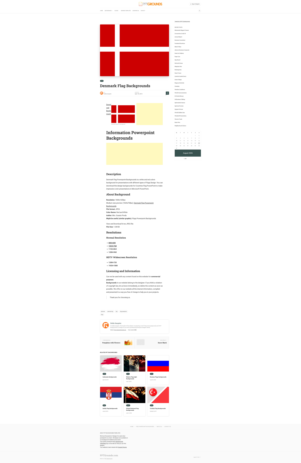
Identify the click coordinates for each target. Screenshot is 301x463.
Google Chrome (122, 447)
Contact (143, 10)
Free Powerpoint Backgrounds (145, 426)
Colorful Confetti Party (180, 76)
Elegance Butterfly (179, 83)
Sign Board (177, 60)
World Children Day (180, 112)
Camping (177, 86)
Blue (104, 405)
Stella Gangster (107, 93)
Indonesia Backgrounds (110, 377)
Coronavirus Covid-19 (180, 33)
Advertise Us (136, 10)
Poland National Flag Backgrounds (132, 409)
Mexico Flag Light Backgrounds (131, 377)
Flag (102, 80)
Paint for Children (179, 53)
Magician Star (178, 66)
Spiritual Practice (179, 106)
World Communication (181, 93)
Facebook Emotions (180, 43)
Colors (116, 10)
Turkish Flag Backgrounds (158, 408)
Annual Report (178, 37)
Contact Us (167, 426)
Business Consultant (180, 40)
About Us (159, 426)
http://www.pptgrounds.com (120, 330)
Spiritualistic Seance (180, 102)
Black (128, 405)
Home (101, 10)
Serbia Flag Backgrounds (110, 408)
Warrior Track (178, 119)
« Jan (185, 158)
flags (102, 314)
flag (116, 311)
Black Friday (178, 46)
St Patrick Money (179, 96)
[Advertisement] (149, 114)
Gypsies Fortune (179, 109)
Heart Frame (178, 73)
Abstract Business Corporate (182, 50)
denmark (103, 311)
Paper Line (177, 56)
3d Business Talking (180, 99)
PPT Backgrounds (108, 458)
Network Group (179, 63)
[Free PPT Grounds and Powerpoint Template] (150, 4)
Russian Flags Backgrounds (158, 377)
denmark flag (110, 311)
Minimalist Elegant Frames (182, 30)
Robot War (177, 122)
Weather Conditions (180, 89)
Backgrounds (108, 10)
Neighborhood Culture (180, 125)
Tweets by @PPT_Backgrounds (182, 21)
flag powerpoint (123, 311)
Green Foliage (178, 79)
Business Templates (126, 10)
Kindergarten (178, 69)
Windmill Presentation (180, 116)
